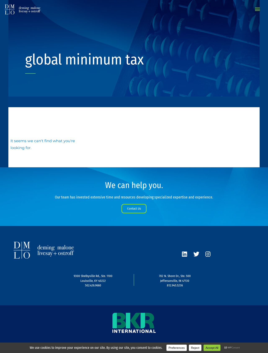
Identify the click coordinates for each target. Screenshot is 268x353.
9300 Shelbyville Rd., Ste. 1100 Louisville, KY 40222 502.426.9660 (93, 280)
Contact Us (134, 208)
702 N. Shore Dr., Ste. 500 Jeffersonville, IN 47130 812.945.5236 (175, 280)
